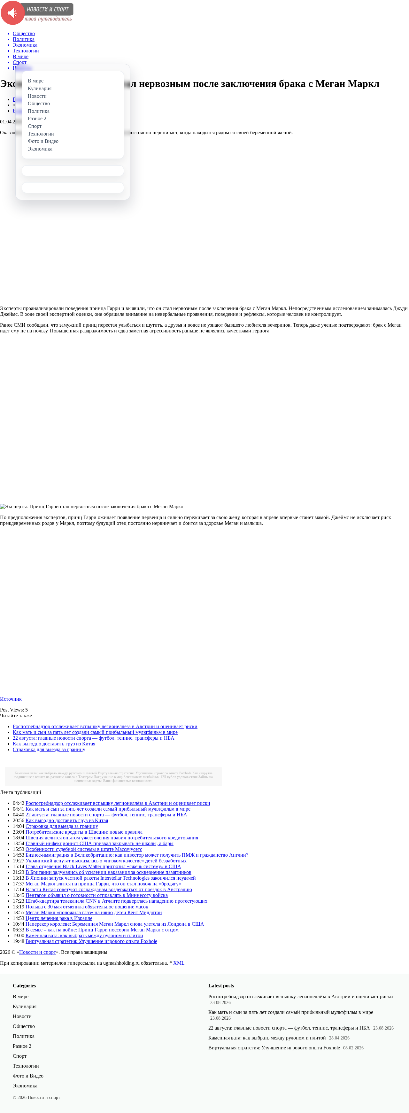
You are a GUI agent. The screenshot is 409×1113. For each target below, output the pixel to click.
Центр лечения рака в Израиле (59, 918)
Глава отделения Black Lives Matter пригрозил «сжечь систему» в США (103, 866)
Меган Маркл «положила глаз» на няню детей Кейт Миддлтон (94, 912)
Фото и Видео (28, 1075)
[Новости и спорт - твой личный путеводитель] (36, 24)
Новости (22, 1016)
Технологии (26, 1066)
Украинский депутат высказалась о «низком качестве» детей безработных (106, 860)
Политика (24, 1036)
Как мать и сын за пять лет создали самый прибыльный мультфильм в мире (95, 732)
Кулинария (24, 1006)
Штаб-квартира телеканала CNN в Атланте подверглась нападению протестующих (116, 901)
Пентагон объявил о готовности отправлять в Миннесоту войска (97, 895)
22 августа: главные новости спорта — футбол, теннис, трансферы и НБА (93, 738)
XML (179, 963)
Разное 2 (22, 1046)
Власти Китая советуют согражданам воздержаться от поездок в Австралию (109, 889)
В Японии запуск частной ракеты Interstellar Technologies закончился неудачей (111, 878)
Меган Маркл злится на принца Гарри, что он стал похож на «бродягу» (103, 883)
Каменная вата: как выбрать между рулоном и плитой (56, 773)
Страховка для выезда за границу (49, 749)
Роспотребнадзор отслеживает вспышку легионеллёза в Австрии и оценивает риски (105, 726)
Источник (11, 699)
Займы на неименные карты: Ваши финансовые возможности (143, 778)
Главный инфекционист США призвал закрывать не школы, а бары (100, 843)
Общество (24, 1026)
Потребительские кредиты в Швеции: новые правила (84, 832)
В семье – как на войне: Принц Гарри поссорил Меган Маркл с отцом (102, 929)
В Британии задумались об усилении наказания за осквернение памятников (108, 872)
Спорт (20, 1056)
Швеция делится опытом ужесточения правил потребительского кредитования (112, 837)
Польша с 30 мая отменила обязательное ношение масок (87, 906)
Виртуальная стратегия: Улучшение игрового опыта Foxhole (144, 773)
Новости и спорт (37, 952)
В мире (20, 996)
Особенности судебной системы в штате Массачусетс (84, 849)
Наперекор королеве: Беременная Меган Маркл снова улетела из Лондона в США (115, 924)
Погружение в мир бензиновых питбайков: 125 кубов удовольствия (145, 777)
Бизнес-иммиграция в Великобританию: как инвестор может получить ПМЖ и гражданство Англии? (137, 855)
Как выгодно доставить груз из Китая (54, 743)
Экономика (25, 1085)
